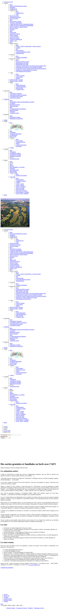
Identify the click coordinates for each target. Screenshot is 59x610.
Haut (2, 604)
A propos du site (8, 598)
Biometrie (30, 608)
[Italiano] (5, 436)
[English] (1, 436)
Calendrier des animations (7, 567)
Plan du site (6, 595)
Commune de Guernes (21, 608)
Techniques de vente (39, 608)
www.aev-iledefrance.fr (34, 564)
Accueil (5, 594)
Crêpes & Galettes (10, 608)
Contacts (6, 601)
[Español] (7, 436)
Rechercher (3, 434)
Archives (6, 597)
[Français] (2, 436)
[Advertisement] (29, 450)
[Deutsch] (4, 436)
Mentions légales (8, 600)
